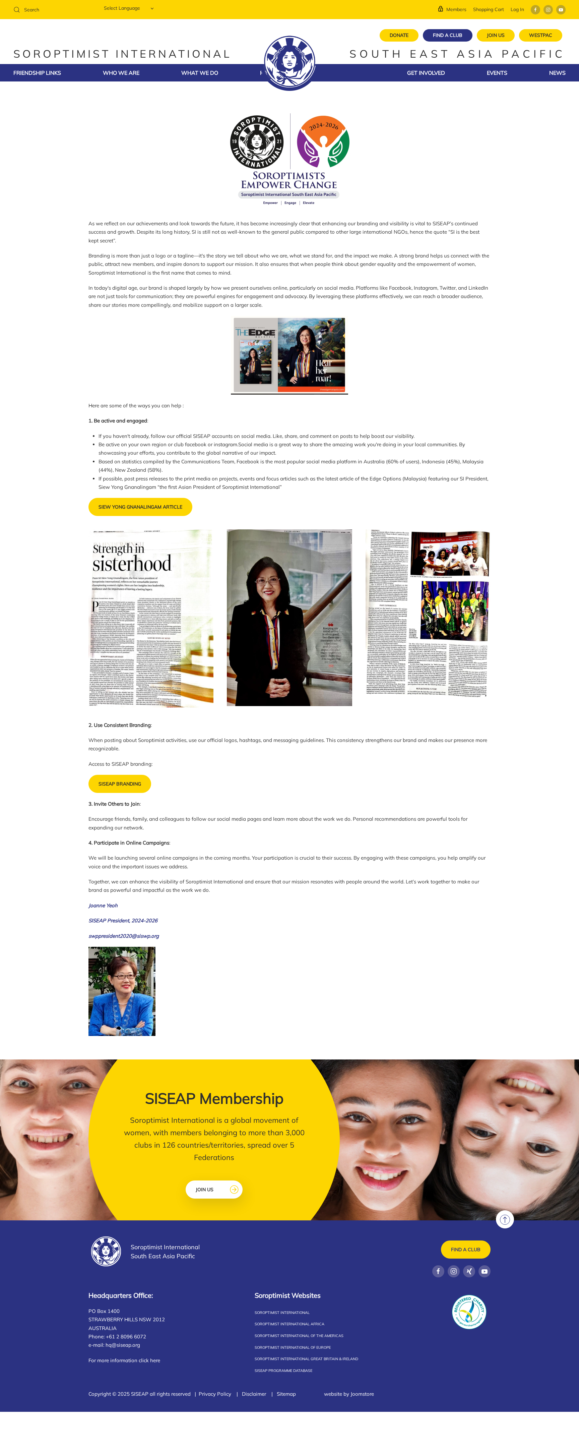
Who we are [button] (121, 72)
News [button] (557, 72)
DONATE (399, 35)
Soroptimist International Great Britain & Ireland (306, 1358)
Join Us (204, 1190)
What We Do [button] (199, 72)
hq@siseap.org (123, 1345)
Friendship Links (37, 72)
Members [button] (456, 9)
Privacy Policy (215, 1394)
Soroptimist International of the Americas (299, 1335)
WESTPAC (540, 35)
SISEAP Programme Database (283, 1370)
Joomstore (362, 1394)
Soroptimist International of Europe (293, 1347)
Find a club (465, 1250)
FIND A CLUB (447, 35)
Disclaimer (254, 1394)
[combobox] (53, 9)
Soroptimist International (282, 1312)
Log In (517, 9)
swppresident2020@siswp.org (123, 936)
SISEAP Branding (120, 784)
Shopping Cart (488, 9)
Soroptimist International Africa (289, 1324)
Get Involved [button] (426, 72)
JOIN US (496, 35)
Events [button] (497, 72)
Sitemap (286, 1394)
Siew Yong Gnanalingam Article (140, 507)
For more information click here (124, 1360)
